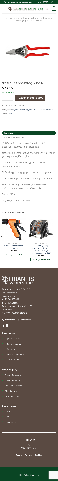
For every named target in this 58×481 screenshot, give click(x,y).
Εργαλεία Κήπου (31, 17)
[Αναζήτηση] (47, 8)
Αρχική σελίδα (13, 17)
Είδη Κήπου (10, 349)
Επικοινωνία (11, 422)
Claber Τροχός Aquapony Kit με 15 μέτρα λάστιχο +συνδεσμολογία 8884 (41, 249)
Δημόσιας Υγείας (12, 338)
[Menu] (3, 8)
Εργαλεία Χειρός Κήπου (35, 109)
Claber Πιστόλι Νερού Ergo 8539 (14, 247)
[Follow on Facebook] (4, 325)
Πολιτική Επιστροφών (15, 385)
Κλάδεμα (37, 20)
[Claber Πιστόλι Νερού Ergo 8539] (14, 229)
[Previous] (2, 242)
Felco (10, 113)
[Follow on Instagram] (7, 325)
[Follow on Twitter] (31, 440)
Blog (7, 416)
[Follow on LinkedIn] (34, 440)
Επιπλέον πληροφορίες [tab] (14, 137)
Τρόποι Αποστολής (13, 380)
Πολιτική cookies (13, 396)
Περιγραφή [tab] (8, 133)
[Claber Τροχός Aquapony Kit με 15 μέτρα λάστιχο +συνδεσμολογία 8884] (41, 229)
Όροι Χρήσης (11, 391)
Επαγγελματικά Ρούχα (15, 354)
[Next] (53, 242)
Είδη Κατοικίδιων (13, 344)
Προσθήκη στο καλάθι (30, 97)
